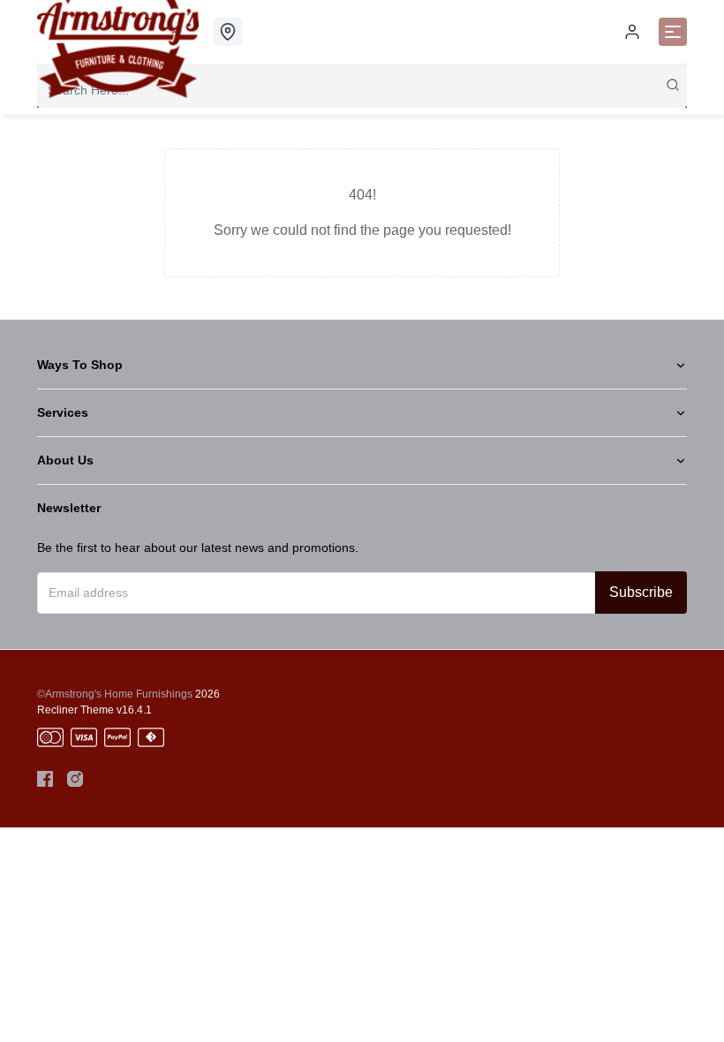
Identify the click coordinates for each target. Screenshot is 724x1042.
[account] (632, 32)
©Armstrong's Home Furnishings (114, 694)
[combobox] (362, 90)
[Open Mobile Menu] (673, 32)
